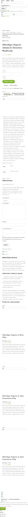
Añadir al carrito (8, 81)
